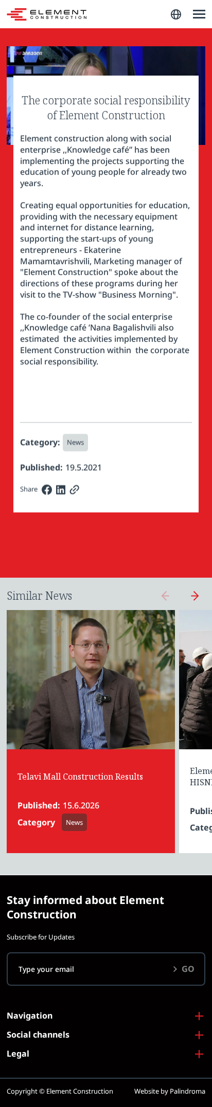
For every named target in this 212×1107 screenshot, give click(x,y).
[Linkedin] (60, 489)
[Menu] (199, 14)
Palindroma (187, 1091)
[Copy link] (74, 489)
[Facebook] (47, 489)
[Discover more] (91, 732)
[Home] (46, 14)
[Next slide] (195, 595)
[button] (176, 14)
